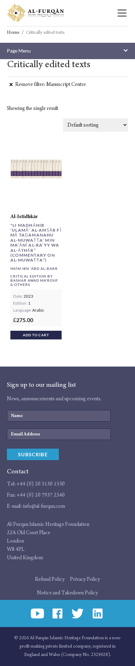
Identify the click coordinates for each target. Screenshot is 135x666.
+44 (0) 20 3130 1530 (41, 484)
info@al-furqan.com (44, 506)
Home (13, 32)
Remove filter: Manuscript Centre (50, 84)
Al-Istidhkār (24, 216)
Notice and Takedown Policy (67, 592)
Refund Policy (50, 579)
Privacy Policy (85, 579)
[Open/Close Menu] (122, 13)
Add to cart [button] (36, 335)
